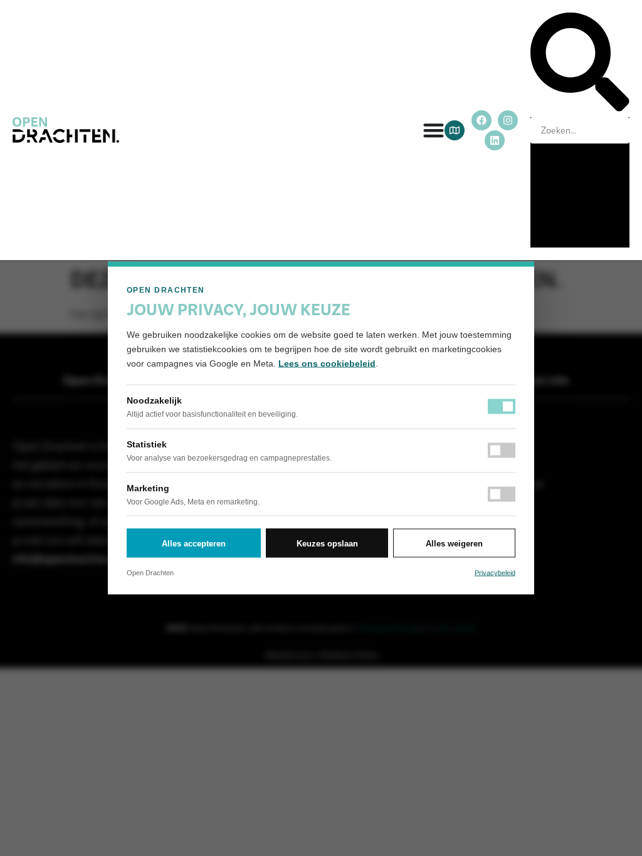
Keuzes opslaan (327, 543)
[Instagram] (508, 120)
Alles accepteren (194, 543)
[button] (579, 65)
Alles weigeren (454, 543)
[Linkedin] (495, 140)
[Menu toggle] (434, 130)
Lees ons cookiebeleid (327, 363)
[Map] (455, 130)
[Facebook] (481, 120)
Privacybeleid (495, 573)
